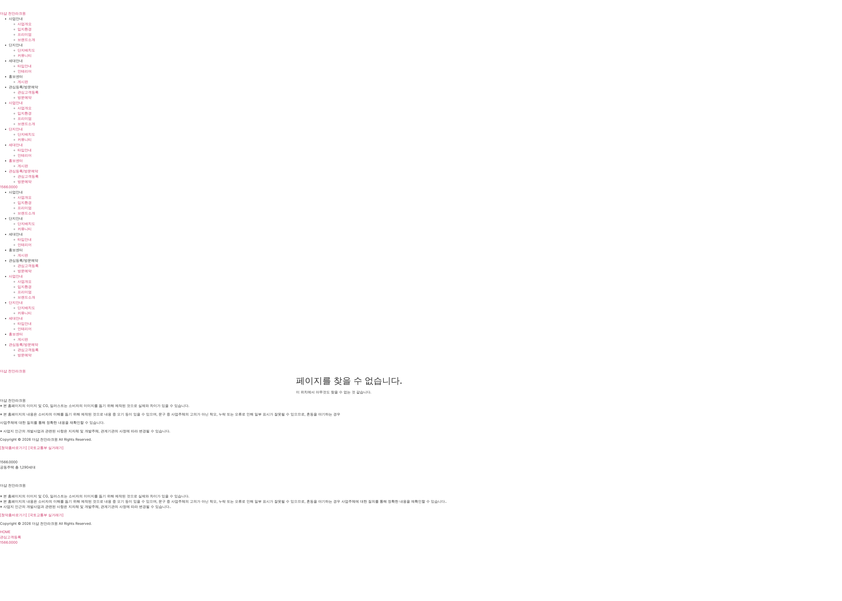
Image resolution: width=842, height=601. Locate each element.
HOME (5, 532)
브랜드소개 (26, 39)
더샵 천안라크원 (13, 13)
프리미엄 (25, 34)
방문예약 (25, 97)
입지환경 (25, 29)
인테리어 (25, 71)
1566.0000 (9, 187)
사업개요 (25, 24)
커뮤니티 (25, 55)
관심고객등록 (28, 92)
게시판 (23, 82)
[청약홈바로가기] (14, 447)
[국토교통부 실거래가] (46, 447)
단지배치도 (26, 50)
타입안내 (25, 66)
